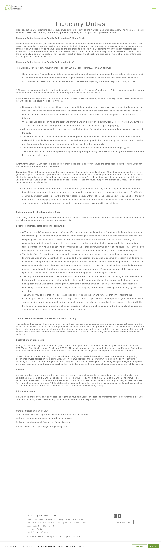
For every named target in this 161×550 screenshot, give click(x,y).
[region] (80, 546)
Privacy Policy (35, 529)
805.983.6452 (42, 523)
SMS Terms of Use (37, 532)
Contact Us (123, 522)
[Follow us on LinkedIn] (115, 516)
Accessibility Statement (40, 526)
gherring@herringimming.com (52, 426)
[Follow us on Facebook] (119, 516)
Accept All (153, 546)
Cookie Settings (139, 546)
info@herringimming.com (72, 523)
